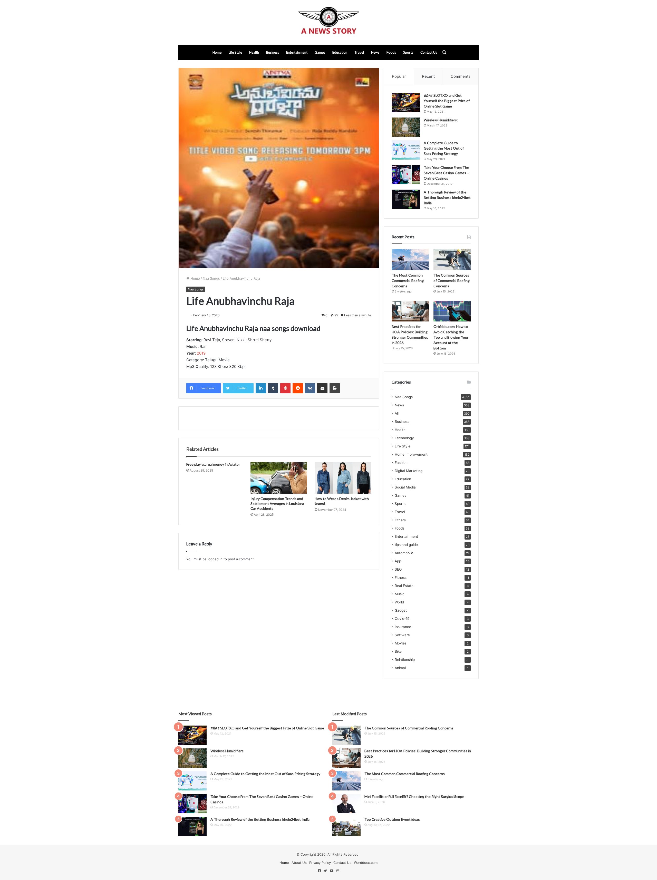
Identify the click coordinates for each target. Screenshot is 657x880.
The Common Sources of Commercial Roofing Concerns (451, 280)
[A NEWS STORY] (328, 22)
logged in (215, 559)
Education (339, 52)
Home (216, 52)
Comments (460, 76)
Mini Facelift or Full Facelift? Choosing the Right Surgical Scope (414, 796)
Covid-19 (402, 619)
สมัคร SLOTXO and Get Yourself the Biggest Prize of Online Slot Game (447, 100)
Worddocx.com (366, 863)
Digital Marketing (408, 471)
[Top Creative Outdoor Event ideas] (346, 826)
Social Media (405, 487)
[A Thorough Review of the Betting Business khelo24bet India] (406, 199)
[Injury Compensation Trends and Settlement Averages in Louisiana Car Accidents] (278, 478)
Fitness (401, 577)
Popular (399, 76)
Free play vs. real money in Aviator (213, 464)
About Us (299, 863)
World (399, 602)
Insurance (403, 627)
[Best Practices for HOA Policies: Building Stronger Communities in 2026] (410, 311)
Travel (359, 52)
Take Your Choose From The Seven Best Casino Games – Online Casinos (446, 172)
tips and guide (406, 545)
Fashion (401, 463)
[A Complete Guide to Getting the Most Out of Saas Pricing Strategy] (406, 150)
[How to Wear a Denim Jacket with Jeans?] (343, 478)
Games (320, 52)
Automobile (404, 553)
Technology (404, 438)
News (375, 52)
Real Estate (404, 586)
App (398, 561)
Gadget (401, 610)
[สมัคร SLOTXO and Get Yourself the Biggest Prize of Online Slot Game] (406, 102)
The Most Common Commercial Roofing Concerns (408, 280)
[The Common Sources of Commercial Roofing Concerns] (452, 259)
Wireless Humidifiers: (441, 120)
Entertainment (296, 52)
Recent (428, 76)
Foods (391, 52)
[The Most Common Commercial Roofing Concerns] (410, 259)
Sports (408, 52)
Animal (400, 668)
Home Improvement (411, 454)
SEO (398, 569)
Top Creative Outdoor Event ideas (392, 819)
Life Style (235, 52)
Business (272, 52)
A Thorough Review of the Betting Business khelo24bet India (447, 197)
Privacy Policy (320, 863)
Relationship (405, 660)
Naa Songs (211, 278)
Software (402, 635)
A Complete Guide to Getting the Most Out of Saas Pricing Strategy (444, 148)
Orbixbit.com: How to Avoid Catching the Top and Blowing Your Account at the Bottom (450, 337)
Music (399, 594)
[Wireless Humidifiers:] (406, 127)
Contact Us (428, 52)
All (397, 413)
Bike (398, 651)
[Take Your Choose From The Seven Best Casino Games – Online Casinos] (406, 174)
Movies (401, 643)
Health (254, 52)
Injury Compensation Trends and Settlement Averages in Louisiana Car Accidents (277, 503)
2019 (201, 353)
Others (400, 520)
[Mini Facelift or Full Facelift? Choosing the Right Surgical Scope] (346, 803)
